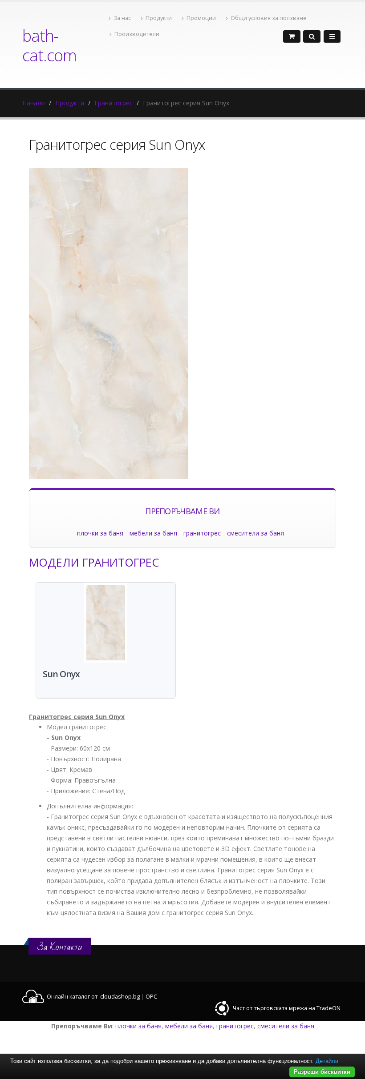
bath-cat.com (49, 45)
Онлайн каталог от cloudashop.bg (93, 996)
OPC (151, 996)
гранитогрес (202, 533)
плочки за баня (100, 533)
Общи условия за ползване (269, 18)
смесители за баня (255, 533)
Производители (136, 34)
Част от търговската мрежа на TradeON (287, 1008)
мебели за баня (153, 533)
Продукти (159, 18)
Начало (33, 103)
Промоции (201, 18)
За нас (122, 18)
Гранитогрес (113, 103)
